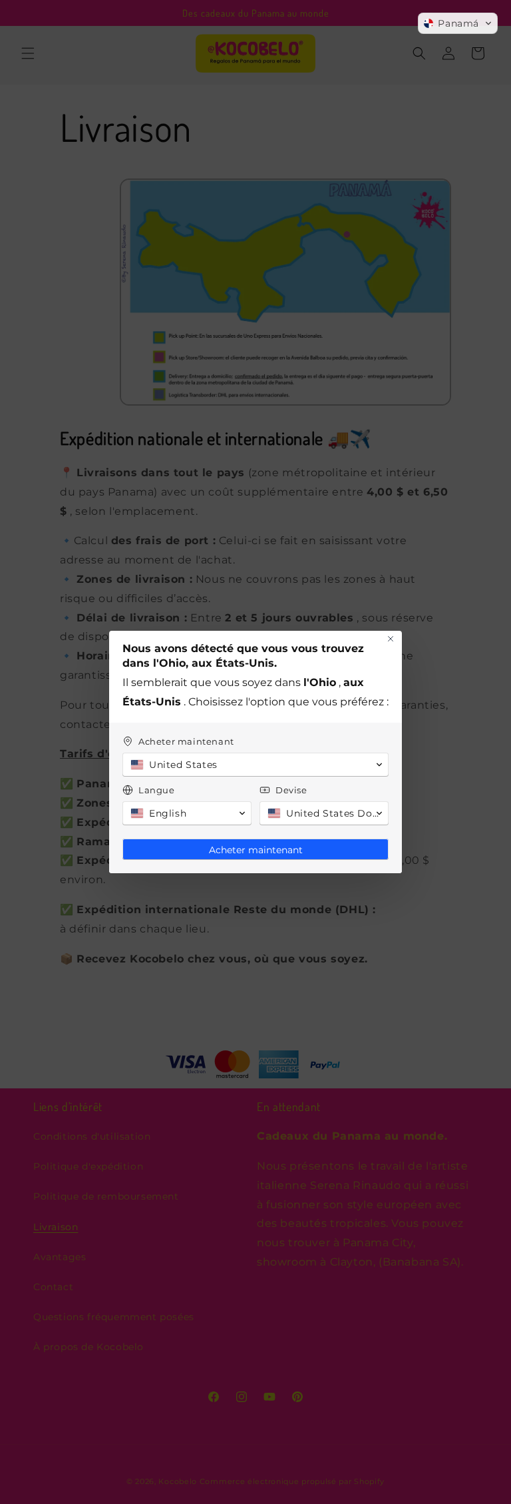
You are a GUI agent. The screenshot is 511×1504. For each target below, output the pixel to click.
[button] (458, 23)
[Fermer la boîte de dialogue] (390, 638)
